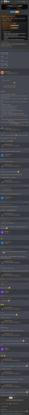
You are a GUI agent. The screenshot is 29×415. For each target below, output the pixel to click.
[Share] (26, 76)
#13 (27, 296)
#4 (27, 159)
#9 (27, 236)
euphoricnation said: (5, 204)
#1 (27, 76)
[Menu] (1, 1)
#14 (27, 312)
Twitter (9, 87)
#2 (27, 133)
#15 (27, 325)
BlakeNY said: (4, 281)
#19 (27, 376)
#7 (27, 201)
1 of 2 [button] (11, 397)
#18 (27, 363)
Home (24, 411)
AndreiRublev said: (5, 188)
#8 (27, 218)
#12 (27, 278)
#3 (27, 149)
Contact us (3, 411)
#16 (27, 338)
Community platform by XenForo (11, 413)
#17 (27, 353)
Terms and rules (9, 411)
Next (15, 397)
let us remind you (20, 122)
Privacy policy (16, 411)
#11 (27, 265)
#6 (27, 185)
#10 (27, 246)
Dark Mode (4, 409)
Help (21, 411)
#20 (27, 389)
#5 (27, 169)
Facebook (9, 85)
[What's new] (27, 1)
